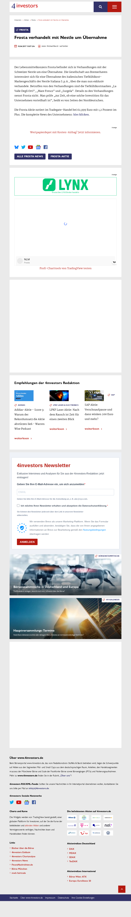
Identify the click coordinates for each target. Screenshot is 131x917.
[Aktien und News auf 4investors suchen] (101, 7)
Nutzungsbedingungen (94, 530)
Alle (114, 7)
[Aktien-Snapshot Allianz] (72, 817)
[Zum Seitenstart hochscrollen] (121, 889)
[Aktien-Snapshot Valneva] (96, 833)
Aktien (26, 20)
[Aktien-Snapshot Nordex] (72, 833)
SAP (113, 395)
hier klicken (81, 115)
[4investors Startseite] (24, 6)
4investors (17, 20)
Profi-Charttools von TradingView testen (66, 268)
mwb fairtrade (19, 872)
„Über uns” (65, 775)
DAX (71, 848)
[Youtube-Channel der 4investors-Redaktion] (30, 147)
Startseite (14, 897)
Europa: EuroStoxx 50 (80, 880)
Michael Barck (52, 46)
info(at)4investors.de (39, 788)
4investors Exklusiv (21, 852)
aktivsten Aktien (32, 825)
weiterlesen (21, 438)
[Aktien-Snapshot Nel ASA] (108, 825)
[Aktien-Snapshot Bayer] (84, 817)
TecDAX (73, 861)
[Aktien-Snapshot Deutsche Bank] (72, 825)
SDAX (72, 857)
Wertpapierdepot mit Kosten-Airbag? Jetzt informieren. (65, 132)
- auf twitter (63, 46)
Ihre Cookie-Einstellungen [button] (83, 897)
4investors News (20, 860)
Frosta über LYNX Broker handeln (65, 192)
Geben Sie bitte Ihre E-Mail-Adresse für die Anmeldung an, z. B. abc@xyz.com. (52, 499)
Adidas (21, 405)
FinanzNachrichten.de (22, 864)
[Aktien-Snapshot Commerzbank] (108, 817)
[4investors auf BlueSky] (16, 147)
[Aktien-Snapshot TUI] (84, 833)
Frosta (33, 20)
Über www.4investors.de (31, 897)
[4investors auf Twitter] (23, 147)
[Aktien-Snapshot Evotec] (96, 825)
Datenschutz (63, 897)
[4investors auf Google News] (38, 147)
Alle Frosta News (30, 156)
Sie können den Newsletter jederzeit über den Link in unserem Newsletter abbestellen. (50, 513)
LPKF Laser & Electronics (65, 405)
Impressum (50, 897)
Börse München (19, 868)
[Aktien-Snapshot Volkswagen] (108, 833)
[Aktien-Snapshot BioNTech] (96, 817)
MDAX (72, 852)
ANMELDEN (27, 542)
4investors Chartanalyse (23, 856)
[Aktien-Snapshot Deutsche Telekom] (84, 825)
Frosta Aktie (60, 156)
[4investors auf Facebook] (45, 147)
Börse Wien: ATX (78, 876)
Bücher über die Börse (23, 848)
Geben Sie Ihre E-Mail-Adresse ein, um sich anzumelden (50, 484)
